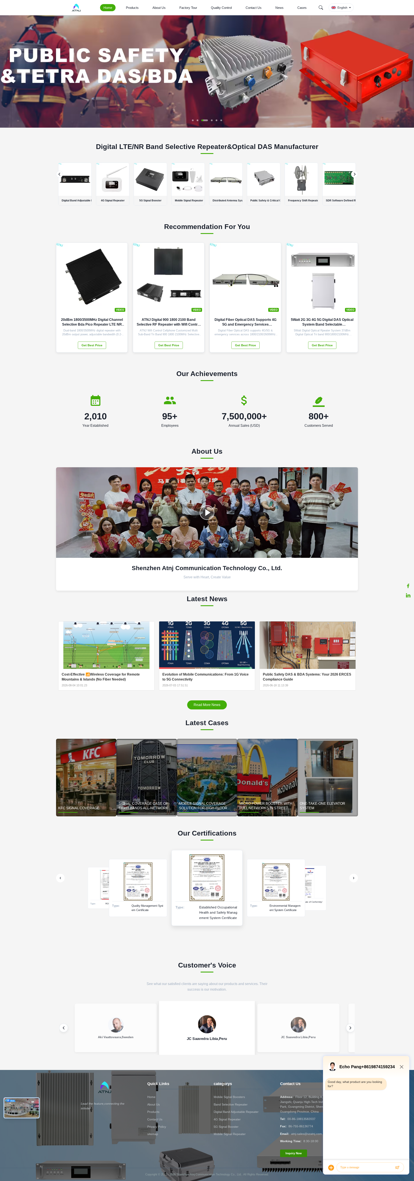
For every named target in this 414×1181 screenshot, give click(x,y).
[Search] (321, 7)
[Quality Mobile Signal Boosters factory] (207, 126)
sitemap (152, 1134)
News (279, 7)
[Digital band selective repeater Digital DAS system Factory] (207, 512)
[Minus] (401, 1066)
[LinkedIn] (408, 595)
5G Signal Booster (226, 1126)
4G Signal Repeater (227, 1119)
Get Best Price (92, 345)
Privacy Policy (156, 1126)
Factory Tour (188, 7)
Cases (302, 7)
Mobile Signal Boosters (229, 1097)
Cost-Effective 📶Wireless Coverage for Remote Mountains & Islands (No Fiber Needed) (101, 677)
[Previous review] (63, 1028)
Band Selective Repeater (231, 1104)
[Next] (354, 174)
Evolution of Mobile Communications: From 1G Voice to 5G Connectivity (205, 677)
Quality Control (221, 7)
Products (132, 7)
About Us (159, 7)
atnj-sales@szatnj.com (306, 1134)
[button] (7, 71)
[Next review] (350, 1028)
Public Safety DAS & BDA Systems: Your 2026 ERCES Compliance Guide (307, 677)
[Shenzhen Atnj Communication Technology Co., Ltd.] (77, 7)
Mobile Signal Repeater (230, 1134)
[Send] (397, 1167)
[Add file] (331, 1167)
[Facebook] (408, 586)
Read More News (207, 705)
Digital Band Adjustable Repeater (236, 1112)
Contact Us (254, 7)
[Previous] (59, 174)
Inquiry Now (293, 1153)
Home (108, 7)
